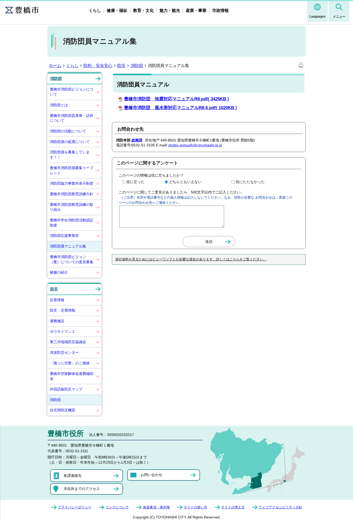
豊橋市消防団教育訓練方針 (71, 194)
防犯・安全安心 (97, 65)
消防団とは (59, 105)
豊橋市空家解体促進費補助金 (71, 376)
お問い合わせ (151, 475)
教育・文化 (143, 10)
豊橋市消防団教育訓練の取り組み (71, 207)
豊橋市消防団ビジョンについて (71, 91)
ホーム (55, 65)
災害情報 (57, 300)
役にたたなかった (250, 182)
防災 (121, 65)
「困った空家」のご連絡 (70, 363)
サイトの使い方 (195, 507)
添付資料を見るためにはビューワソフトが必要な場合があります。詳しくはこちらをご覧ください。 (190, 259)
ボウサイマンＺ (62, 331)
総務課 (137, 140)
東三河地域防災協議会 (68, 342)
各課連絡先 (73, 475)
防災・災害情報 (62, 310)
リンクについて (117, 507)
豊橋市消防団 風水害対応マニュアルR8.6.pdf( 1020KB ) (180, 107)
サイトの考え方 (233, 507)
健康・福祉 (117, 10)
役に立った (135, 182)
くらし (95, 10)
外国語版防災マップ (66, 389)
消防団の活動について (68, 131)
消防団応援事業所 (64, 235)
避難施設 (57, 321)
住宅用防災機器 (62, 410)
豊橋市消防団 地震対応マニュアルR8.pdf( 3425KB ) (176, 98)
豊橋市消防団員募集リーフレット (71, 170)
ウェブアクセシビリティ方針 (280, 507)
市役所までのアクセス (82, 489)
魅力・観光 (169, 10)
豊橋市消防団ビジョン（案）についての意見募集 (71, 259)
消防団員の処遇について (70, 142)
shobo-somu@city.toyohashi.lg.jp (195, 145)
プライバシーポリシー (74, 507)
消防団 (137, 65)
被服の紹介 (59, 272)
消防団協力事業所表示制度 (71, 183)
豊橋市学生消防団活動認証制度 (71, 222)
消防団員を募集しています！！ (70, 154)
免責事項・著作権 (156, 507)
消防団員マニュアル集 (68, 246)
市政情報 (220, 10)
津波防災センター (64, 352)
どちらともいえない (185, 182)
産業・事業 (196, 10)
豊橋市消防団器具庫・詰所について (71, 118)
